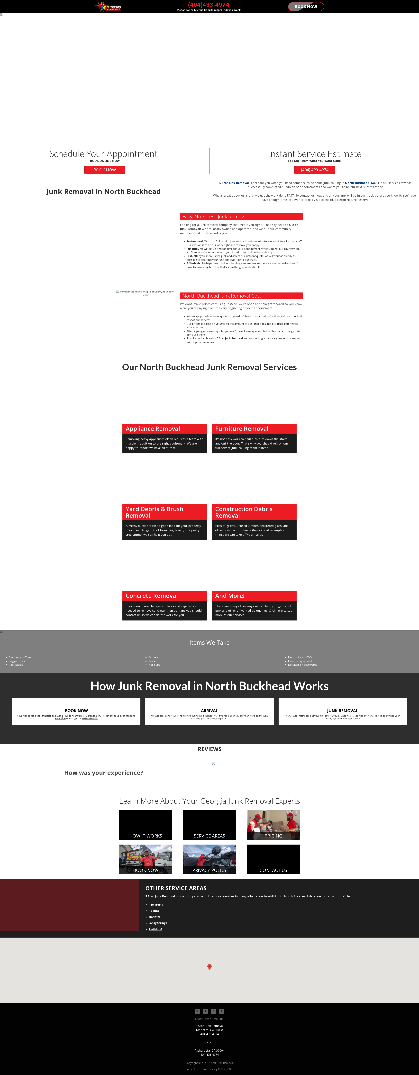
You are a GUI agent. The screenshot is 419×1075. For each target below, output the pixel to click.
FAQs (230, 1069)
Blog (203, 1069)
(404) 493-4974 (314, 169)
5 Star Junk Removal (234, 183)
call (188, 10)
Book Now (191, 1069)
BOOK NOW (105, 169)
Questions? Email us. (209, 1019)
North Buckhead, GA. (360, 183)
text (197, 10)
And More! (155, 929)
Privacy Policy (217, 1069)
